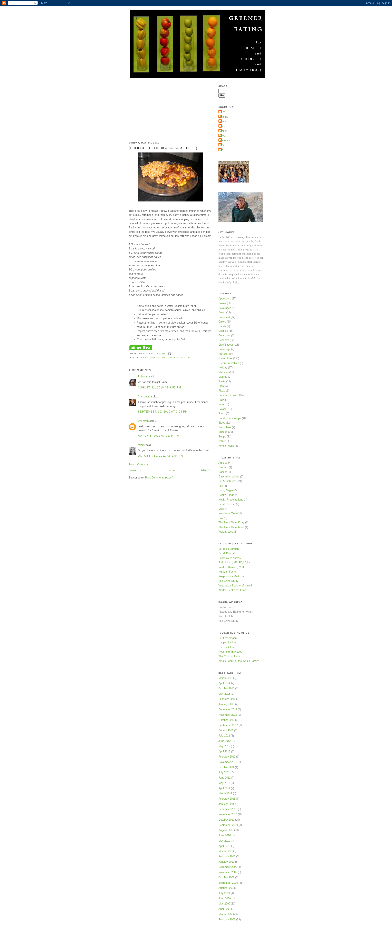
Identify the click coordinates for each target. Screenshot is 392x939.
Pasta (221, 381)
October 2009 (226, 877)
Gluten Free (170, 357)
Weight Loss (225, 531)
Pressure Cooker (228, 395)
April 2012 (224, 751)
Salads (222, 409)
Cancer (222, 471)
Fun (220, 485)
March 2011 (225, 793)
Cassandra (144, 396)
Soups (222, 436)
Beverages (224, 307)
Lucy (222, 126)
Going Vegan (226, 490)
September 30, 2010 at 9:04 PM (163, 411)
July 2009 (224, 893)
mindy (141, 444)
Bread (221, 312)
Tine (222, 145)
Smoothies (224, 427)
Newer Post (135, 470)
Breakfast (224, 317)
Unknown (143, 420)
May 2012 (224, 746)
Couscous (224, 335)
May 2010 (224, 840)
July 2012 (224, 735)
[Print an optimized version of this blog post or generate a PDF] (141, 350)
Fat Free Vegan (227, 638)
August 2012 (225, 730)
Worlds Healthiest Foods (232, 590)
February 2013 (226, 698)
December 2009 (227, 866)
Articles (222, 462)
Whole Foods (226, 445)
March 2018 (225, 678)
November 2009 (227, 872)
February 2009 (226, 919)
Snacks (222, 431)
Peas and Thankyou (230, 651)
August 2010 (225, 830)
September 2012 (228, 725)
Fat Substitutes (227, 481)
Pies (221, 385)
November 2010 (227, 814)
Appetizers (224, 298)
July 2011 (224, 772)
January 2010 (226, 861)
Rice (221, 404)
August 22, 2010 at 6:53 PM (159, 387)
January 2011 (226, 803)
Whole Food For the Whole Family (238, 660)
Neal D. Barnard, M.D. (231, 567)
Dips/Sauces (226, 344)
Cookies (223, 330)
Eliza (222, 111)
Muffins (222, 376)
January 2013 (226, 704)
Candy (222, 326)
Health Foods (226, 494)
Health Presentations (230, 499)
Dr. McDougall (226, 553)
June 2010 (224, 835)
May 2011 (224, 782)
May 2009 (224, 903)
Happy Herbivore (228, 642)
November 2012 (227, 714)
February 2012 (226, 756)
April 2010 (224, 846)
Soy (220, 518)
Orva (222, 135)
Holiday (222, 367)
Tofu (221, 441)
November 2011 (227, 761)
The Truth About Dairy (231, 522)
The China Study (228, 580)
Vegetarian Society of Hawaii (235, 585)
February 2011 (226, 798)
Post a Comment (139, 464)
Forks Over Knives (229, 558)
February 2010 (226, 856)
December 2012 (227, 709)
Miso (221, 508)
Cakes (222, 321)
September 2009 (228, 882)
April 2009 (224, 908)
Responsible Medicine (231, 576)
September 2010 (228, 825)
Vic (221, 149)
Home (171, 470)
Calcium (223, 467)
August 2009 (225, 887)
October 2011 (226, 767)
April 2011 (224, 788)
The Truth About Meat (231, 527)
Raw (221, 399)
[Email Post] (169, 354)
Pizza (221, 390)
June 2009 (224, 898)
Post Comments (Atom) (159, 477)
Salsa (221, 413)
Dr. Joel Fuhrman (228, 548)
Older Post (206, 470)
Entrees (155, 357)
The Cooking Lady (229, 656)
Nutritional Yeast (228, 513)
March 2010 (225, 851)
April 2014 (224, 683)
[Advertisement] (159, 107)
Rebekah (143, 376)
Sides (221, 422)
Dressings (224, 349)
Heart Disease (226, 504)
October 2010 (226, 819)
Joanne (223, 116)
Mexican (186, 357)
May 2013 (224, 693)
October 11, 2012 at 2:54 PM (160, 455)
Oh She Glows (227, 647)
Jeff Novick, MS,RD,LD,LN (234, 562)
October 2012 (226, 719)
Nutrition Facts (227, 571)
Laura (222, 121)
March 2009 (225, 914)
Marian (223, 130)
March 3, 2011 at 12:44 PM (158, 435)
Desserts (223, 340)
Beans (144, 357)
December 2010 (227, 809)
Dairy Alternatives (228, 476)
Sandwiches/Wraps (229, 418)
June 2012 (224, 740)
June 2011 (224, 777)
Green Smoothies (228, 363)
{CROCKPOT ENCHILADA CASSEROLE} (163, 148)
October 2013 (226, 688)
